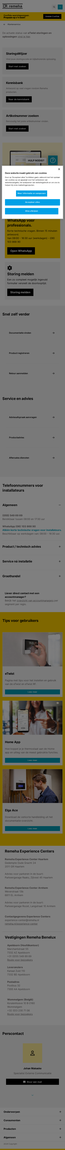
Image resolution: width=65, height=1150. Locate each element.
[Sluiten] (59, 169)
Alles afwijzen (31, 211)
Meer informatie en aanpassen (32, 193)
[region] (32, 192)
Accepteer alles (32, 202)
